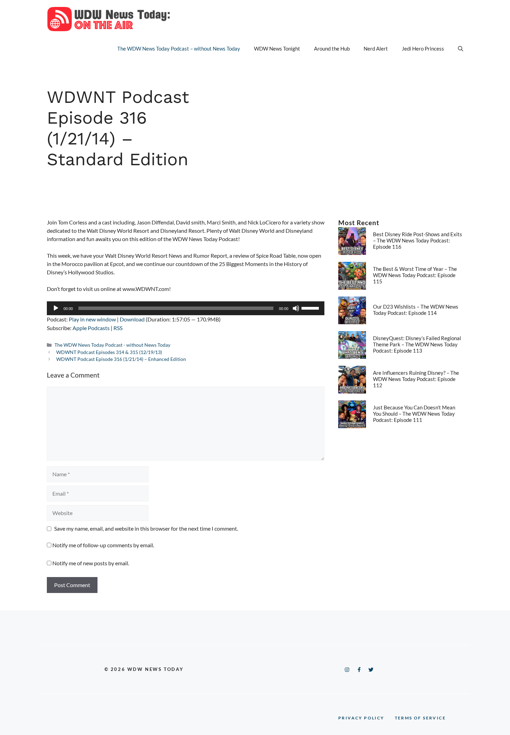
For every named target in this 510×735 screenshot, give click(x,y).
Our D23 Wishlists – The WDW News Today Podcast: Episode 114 (415, 309)
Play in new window (92, 319)
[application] (185, 308)
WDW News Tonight (277, 48)
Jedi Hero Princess (423, 48)
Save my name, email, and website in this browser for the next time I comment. (146, 528)
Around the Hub (332, 48)
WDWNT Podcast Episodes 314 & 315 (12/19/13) (109, 352)
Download (132, 319)
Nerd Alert (376, 48)
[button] (460, 48)
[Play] (55, 308)
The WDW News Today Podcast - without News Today (112, 345)
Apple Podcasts (91, 328)
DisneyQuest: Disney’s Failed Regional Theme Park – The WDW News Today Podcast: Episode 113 (417, 344)
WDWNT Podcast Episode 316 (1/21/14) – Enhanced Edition (121, 359)
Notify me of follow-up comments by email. (103, 545)
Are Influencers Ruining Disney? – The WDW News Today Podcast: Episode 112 (416, 379)
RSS (117, 328)
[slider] (311, 307)
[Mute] (295, 308)
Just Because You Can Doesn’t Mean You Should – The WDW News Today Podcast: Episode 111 (414, 413)
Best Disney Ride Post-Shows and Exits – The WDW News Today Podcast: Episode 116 (417, 240)
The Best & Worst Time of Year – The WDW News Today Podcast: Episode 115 (415, 275)
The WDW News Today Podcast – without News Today (178, 48)
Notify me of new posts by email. (90, 563)
